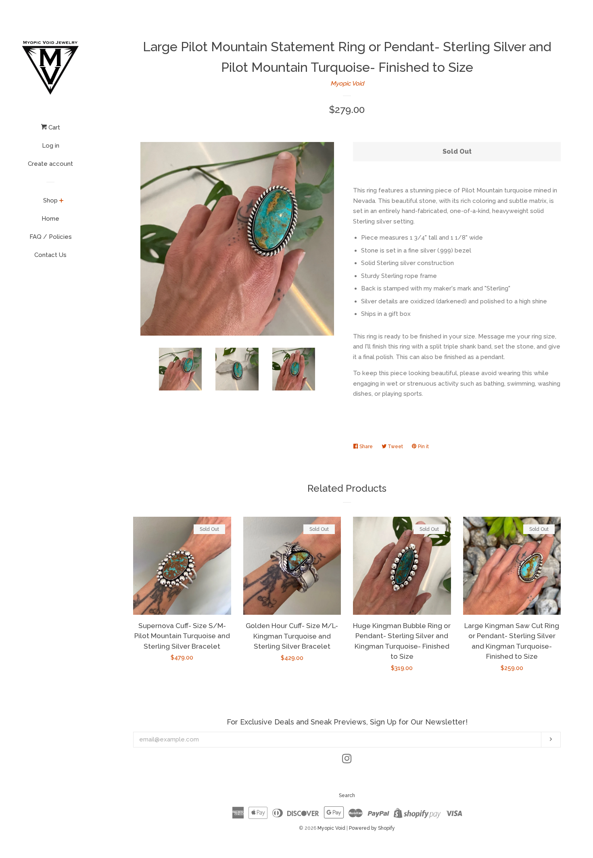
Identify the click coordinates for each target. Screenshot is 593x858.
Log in (50, 145)
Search (347, 795)
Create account (50, 163)
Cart (53, 127)
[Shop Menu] (61, 201)
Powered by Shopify (372, 828)
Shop (50, 200)
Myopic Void (347, 83)
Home (50, 218)
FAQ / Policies (50, 236)
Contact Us (50, 255)
